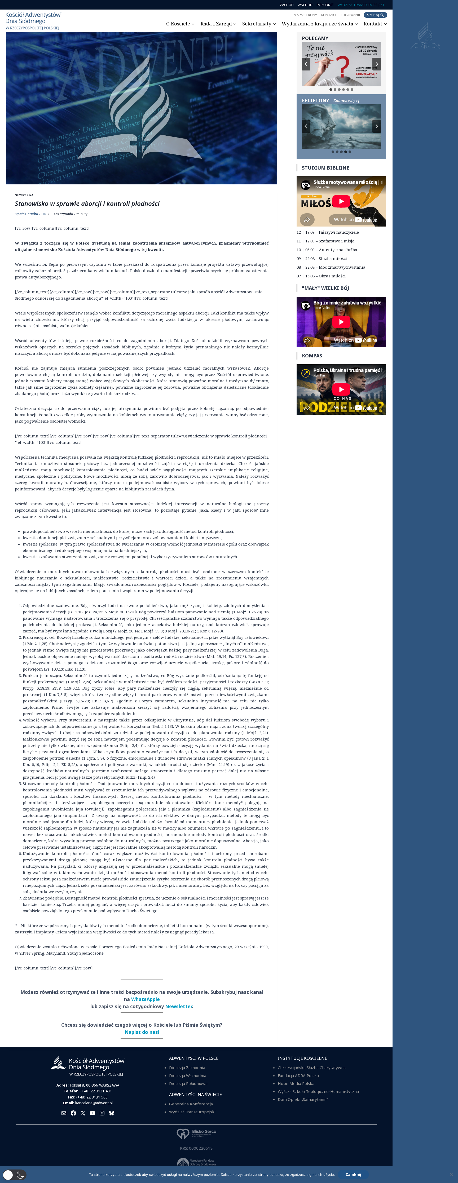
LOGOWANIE (351, 14)
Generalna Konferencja (191, 1103)
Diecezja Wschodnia (187, 1075)
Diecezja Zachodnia (187, 1067)
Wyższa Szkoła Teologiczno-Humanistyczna (318, 1091)
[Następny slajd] (376, 64)
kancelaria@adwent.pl (94, 1102)
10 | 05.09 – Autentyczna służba (327, 249)
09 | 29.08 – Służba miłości (322, 258)
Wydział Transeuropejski (361, 4)
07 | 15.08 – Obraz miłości (321, 275)
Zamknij (353, 1174)
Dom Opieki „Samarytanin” (303, 1099)
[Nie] (451, 1174)
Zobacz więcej (346, 100)
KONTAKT (329, 14)
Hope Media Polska (296, 1083)
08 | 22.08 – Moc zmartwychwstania (331, 267)
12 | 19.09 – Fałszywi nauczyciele (328, 232)
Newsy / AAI (25, 195)
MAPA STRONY (305, 14)
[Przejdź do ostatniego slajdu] (306, 64)
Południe (325, 4)
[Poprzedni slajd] (306, 126)
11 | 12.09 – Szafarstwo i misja (326, 240)
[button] (15, 1174)
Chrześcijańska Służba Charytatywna (312, 1067)
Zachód (287, 4)
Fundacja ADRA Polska (298, 1075)
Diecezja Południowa (188, 1083)
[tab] (330, 89)
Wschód (305, 4)
